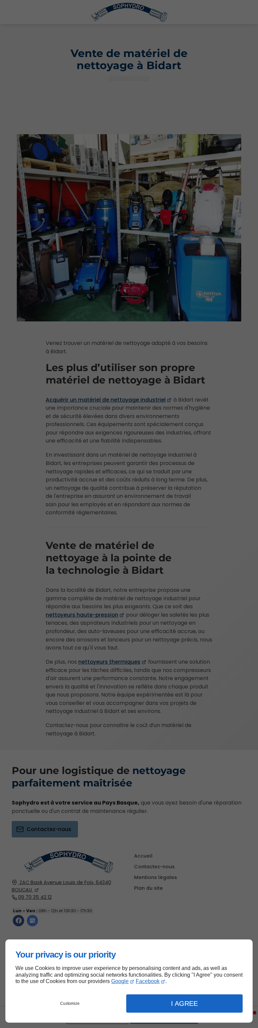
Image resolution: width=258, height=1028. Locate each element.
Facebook (148, 981)
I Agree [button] (184, 1003)
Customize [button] (70, 1003)
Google (120, 981)
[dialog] (129, 981)
